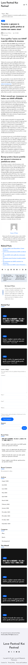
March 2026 (5, 500)
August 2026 (5, 481)
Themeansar (14, 660)
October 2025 (5, 519)
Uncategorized (6, 541)
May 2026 (4, 492)
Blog (3, 20)
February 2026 (5, 504)
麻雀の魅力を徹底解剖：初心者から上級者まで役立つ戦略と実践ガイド (14, 321)
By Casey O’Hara (7, 33)
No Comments (5, 35)
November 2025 (6, 516)
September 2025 (6, 523)
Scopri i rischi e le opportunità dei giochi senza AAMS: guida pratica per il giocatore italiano (14, 361)
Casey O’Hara (11, 286)
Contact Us (4, 662)
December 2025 (6, 512)
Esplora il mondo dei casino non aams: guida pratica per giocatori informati (13, 455)
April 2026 (4, 496)
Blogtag (21, 658)
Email (2, 401)
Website (2, 407)
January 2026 (5, 508)
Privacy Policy (11, 662)
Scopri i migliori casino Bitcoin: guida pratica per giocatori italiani (13, 461)
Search (3, 423)
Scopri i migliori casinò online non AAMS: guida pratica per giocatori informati (14, 341)
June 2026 (4, 488)
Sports (3, 537)
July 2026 (4, 485)
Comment (3, 375)
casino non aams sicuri (6, 83)
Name (2, 394)
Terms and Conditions (21, 662)
